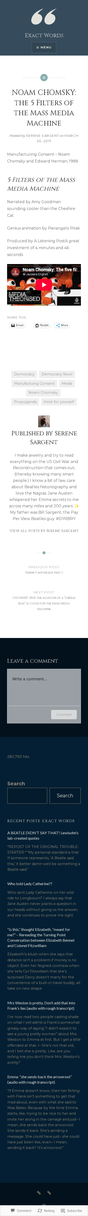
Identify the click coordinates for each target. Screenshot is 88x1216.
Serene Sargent (42, 136)
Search (16, 784)
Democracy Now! (57, 374)
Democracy (24, 374)
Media (67, 383)
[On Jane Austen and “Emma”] (38, 1192)
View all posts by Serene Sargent (44, 530)
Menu (46, 47)
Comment (64, 714)
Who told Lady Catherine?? (29, 883)
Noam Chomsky (43, 392)
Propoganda (25, 402)
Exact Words (44, 35)
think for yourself (59, 402)
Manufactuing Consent (34, 383)
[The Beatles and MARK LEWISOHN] (49, 1192)
